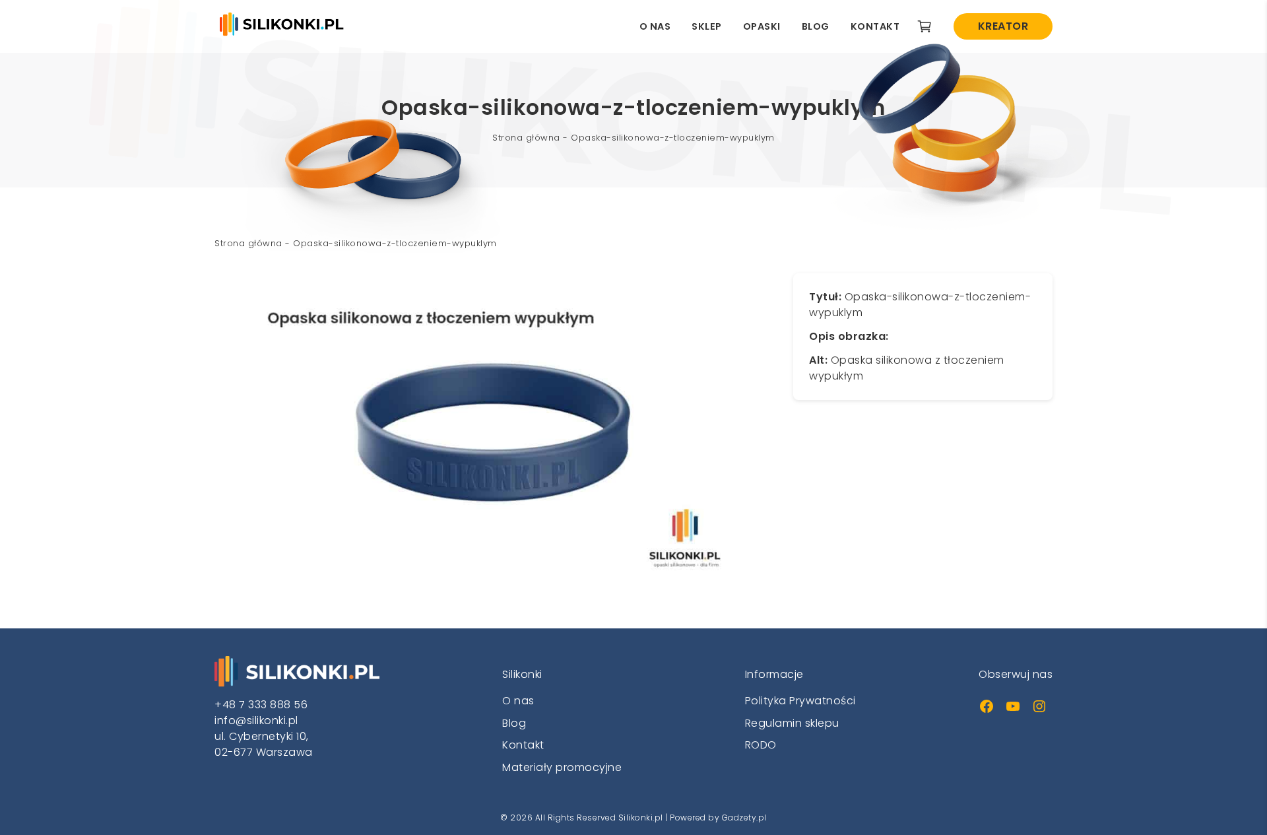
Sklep (707, 26)
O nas (655, 26)
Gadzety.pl (744, 817)
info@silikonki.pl (256, 720)
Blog (815, 26)
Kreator (1003, 26)
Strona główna (526, 137)
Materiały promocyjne (562, 767)
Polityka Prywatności (800, 700)
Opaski (762, 26)
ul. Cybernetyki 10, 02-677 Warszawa (263, 744)
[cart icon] (924, 26)
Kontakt (875, 26)
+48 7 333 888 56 (261, 704)
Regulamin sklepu (792, 723)
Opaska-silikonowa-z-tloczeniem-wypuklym (673, 137)
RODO (761, 744)
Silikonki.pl (640, 817)
